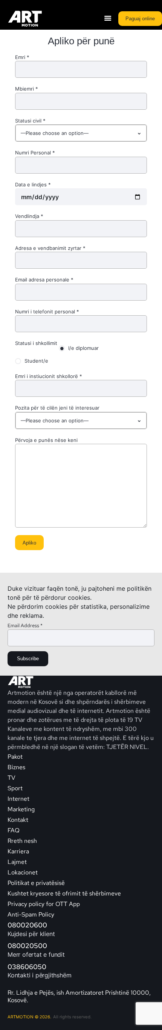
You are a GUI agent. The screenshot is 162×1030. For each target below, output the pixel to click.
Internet (18, 799)
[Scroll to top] (151, 1015)
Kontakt (19, 820)
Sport (15, 788)
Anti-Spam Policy (31, 914)
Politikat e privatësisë (36, 883)
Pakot (15, 757)
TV (11, 778)
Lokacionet (23, 872)
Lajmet (17, 862)
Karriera (18, 851)
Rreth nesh (22, 841)
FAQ (14, 830)
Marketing (21, 809)
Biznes (16, 767)
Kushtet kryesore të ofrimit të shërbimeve (64, 893)
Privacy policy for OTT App (44, 904)
